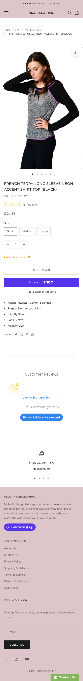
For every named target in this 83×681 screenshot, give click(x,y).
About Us (10, 548)
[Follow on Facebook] (6, 659)
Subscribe (17, 645)
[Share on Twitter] (21, 334)
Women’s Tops (33, 30)
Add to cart (41, 270)
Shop (17, 30)
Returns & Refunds (16, 581)
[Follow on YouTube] (27, 659)
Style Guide (11, 588)
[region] (41, 461)
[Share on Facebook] (16, 334)
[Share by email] (32, 334)
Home (7, 30)
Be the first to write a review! (41, 417)
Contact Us (11, 555)
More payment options (41, 292)
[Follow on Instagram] (17, 659)
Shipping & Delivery (16, 568)
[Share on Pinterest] (27, 334)
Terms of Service (14, 575)
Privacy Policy (12, 561)
